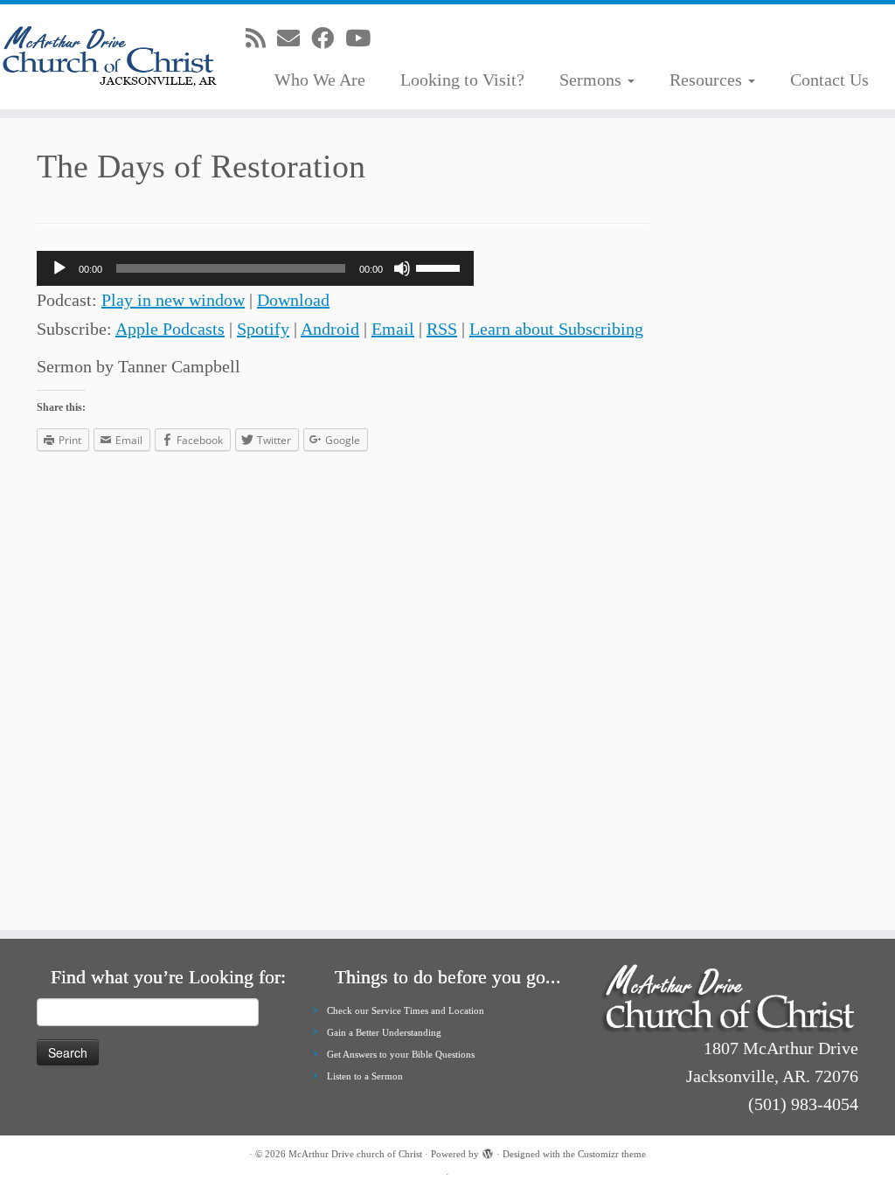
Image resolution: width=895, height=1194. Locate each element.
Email (392, 328)
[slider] (440, 266)
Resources (708, 79)
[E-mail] (294, 39)
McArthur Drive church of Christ (355, 1154)
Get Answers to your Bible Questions (401, 1054)
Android (330, 328)
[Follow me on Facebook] (328, 39)
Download (293, 299)
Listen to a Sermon (365, 1076)
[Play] (59, 268)
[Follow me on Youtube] (363, 39)
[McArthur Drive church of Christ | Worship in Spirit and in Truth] (105, 57)
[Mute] (402, 268)
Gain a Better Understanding (384, 1032)
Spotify (263, 328)
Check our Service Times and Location (405, 1010)
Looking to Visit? (462, 79)
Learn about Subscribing (556, 328)
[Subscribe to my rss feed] (261, 39)
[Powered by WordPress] (488, 1151)
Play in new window (173, 299)
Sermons (592, 79)
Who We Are (319, 79)
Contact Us (829, 79)
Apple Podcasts (170, 328)
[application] (255, 268)
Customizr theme (612, 1154)
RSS (442, 328)
